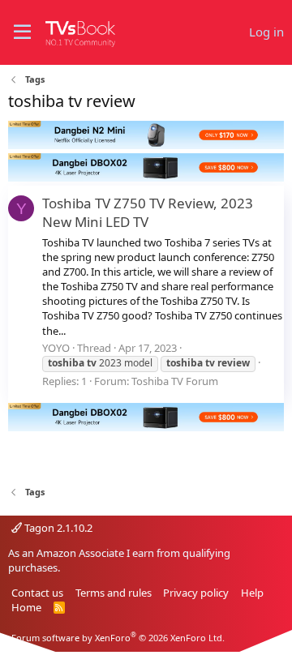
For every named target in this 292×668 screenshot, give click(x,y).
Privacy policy (196, 592)
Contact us (37, 592)
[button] (22, 32)
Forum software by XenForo (118, 638)
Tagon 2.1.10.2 (57, 527)
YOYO (56, 347)
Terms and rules (113, 592)
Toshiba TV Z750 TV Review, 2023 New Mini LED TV (147, 213)
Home (26, 607)
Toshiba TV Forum (174, 381)
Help (252, 592)
